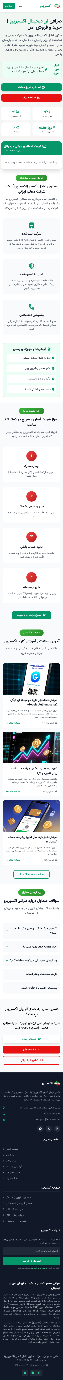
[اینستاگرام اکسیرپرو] (57, 1128)
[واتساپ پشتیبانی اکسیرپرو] (49, 1128)
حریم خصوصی (13, 1173)
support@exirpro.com (48, 1120)
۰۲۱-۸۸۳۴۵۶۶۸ (52, 1114)
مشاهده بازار (29, 98)
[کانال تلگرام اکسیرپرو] (40, 1128)
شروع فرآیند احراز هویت (29, 615)
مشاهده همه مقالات (33, 874)
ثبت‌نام (8, 6)
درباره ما (10, 1155)
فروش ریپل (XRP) (15, 1215)
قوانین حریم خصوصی (39, 1268)
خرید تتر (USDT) (14, 1209)
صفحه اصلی (12, 1149)
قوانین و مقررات (14, 1167)
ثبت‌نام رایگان (29, 1039)
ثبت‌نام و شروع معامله (29, 87)
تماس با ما (11, 1161)
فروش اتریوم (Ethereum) (19, 1203)
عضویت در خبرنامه (31, 1261)
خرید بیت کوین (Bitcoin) (18, 1197)
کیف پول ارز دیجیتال (16, 1221)
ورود (19, 6)
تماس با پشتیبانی (30, 1060)
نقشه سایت (12, 1178)
